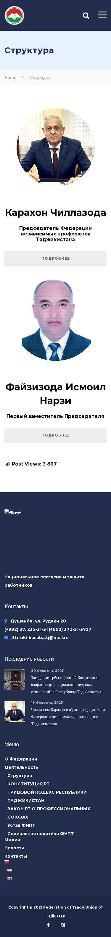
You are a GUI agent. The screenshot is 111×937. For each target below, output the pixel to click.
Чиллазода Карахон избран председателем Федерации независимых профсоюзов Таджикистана (68, 716)
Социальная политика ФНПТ (40, 833)
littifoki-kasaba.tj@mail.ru (39, 637)
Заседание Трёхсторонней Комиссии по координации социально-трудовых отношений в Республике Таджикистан (66, 684)
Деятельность (21, 767)
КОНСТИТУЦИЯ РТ (28, 784)
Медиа (12, 839)
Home (10, 77)
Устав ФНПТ (21, 825)
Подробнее (55, 258)
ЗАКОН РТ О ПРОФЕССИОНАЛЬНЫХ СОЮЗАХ (48, 813)
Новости (14, 848)
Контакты (15, 856)
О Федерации (20, 759)
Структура (19, 775)
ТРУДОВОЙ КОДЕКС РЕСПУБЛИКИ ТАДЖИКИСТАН (47, 796)
